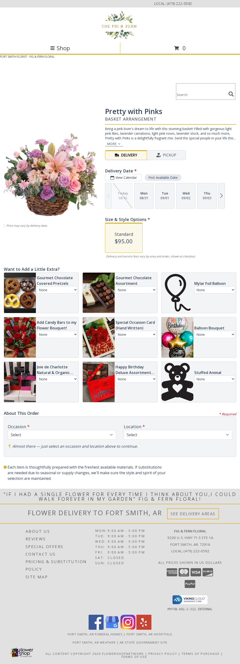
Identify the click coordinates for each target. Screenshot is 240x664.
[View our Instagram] (127, 628)
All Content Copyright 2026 (73, 654)
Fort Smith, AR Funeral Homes (95, 634)
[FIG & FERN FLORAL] (120, 24)
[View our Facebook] (96, 628)
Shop (63, 48)
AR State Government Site (143, 642)
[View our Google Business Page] (112, 628)
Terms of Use (134, 657)
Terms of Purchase (201, 654)
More (111, 143)
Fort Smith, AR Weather (94, 642)
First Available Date (163, 177)
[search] (231, 94)
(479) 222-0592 (179, 3)
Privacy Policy (162, 654)
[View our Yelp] (143, 628)
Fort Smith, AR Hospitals (149, 634)
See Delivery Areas (193, 513)
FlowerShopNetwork (123, 654)
